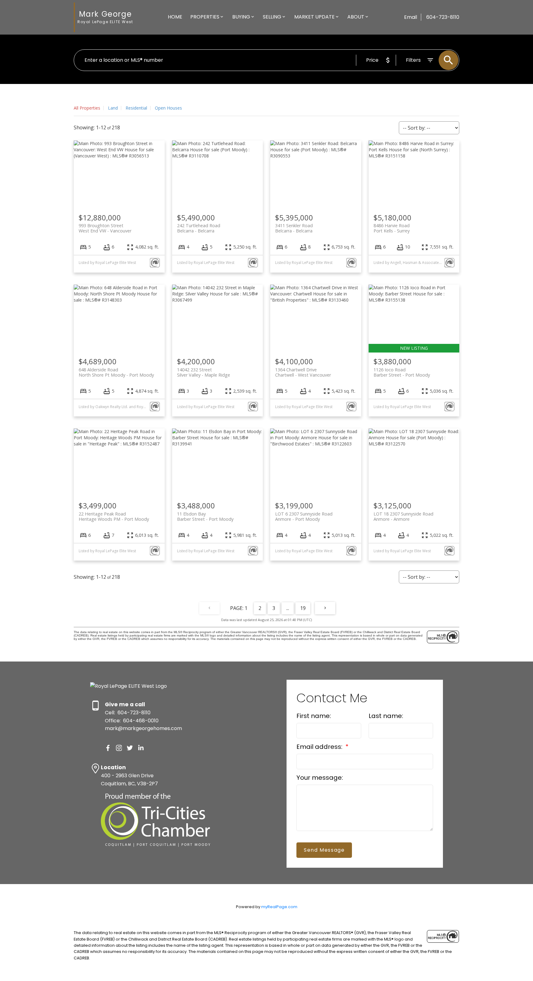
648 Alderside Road (116, 372)
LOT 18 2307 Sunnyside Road (403, 516)
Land (113, 108)
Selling (272, 16)
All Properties (87, 108)
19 (303, 608)
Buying (241, 16)
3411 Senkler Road (294, 228)
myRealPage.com (279, 906)
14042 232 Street (203, 372)
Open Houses (168, 108)
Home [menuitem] (175, 16)
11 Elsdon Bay (205, 516)
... (287, 608)
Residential (136, 108)
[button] (108, 748)
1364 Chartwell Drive (303, 372)
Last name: (386, 716)
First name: (313, 716)
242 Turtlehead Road (198, 228)
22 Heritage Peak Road (114, 516)
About (355, 16)
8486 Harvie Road (392, 228)
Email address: (320, 746)
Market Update (314, 16)
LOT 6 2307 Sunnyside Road (304, 516)
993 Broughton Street (105, 228)
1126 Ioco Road (402, 372)
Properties (204, 16)
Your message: (319, 777)
